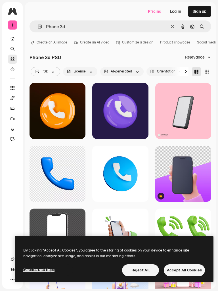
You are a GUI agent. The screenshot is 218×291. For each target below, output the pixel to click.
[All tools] (12, 87)
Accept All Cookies (184, 270)
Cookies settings (38, 269)
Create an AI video (94, 42)
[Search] (12, 48)
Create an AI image (52, 42)
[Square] (206, 71)
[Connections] (12, 259)
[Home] (12, 38)
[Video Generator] (12, 118)
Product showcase (175, 42)
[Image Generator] (12, 108)
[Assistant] (12, 139)
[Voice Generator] (12, 128)
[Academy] (12, 269)
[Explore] (12, 69)
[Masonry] (196, 71)
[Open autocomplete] (37, 26)
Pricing (155, 11)
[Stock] (12, 59)
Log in (175, 11)
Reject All (140, 270)
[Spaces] (12, 98)
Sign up (199, 11)
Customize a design (137, 42)
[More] (12, 279)
